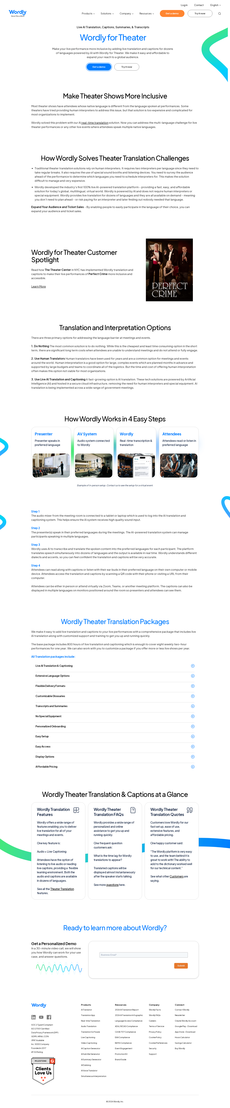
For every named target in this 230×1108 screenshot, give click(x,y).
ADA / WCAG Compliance (126, 1026)
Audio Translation (88, 1026)
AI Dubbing (86, 1065)
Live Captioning (88, 1037)
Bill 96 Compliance (123, 1043)
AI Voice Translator (89, 1070)
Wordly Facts (155, 1009)
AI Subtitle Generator (90, 1054)
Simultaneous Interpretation (93, 1076)
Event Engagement (123, 1048)
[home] (17, 13)
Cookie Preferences (158, 1043)
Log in (184, 5)
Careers (152, 1021)
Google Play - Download (186, 1026)
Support (153, 1054)
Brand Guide (120, 1059)
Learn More (38, 286)
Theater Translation (62, 889)
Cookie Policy (155, 1037)
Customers (176, 876)
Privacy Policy (155, 1032)
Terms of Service (156, 1026)
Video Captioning (89, 1043)
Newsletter (180, 1015)
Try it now (200, 13)
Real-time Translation (90, 1021)
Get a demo (172, 13)
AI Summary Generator (91, 1059)
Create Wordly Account (185, 1021)
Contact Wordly (182, 1009)
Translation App (88, 1015)
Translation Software (90, 1032)
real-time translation (94, 122)
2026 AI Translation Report (127, 1009)
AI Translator (86, 1009)
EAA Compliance (122, 1037)
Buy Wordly (180, 1048)
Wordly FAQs (155, 1015)
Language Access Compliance (128, 1021)
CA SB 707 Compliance (125, 1032)
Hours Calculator (182, 1037)
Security (153, 1048)
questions (112, 885)
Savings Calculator (183, 1043)
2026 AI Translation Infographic (129, 1015)
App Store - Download (185, 1032)
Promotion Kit (121, 1054)
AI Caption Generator (90, 1048)
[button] (215, 5)
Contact (199, 5)
